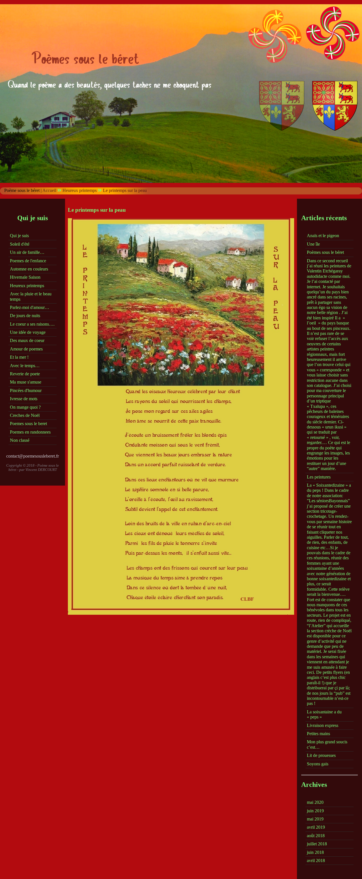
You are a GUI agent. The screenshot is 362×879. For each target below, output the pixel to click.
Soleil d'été (19, 244)
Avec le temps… (25, 365)
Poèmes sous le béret (325, 252)
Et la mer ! (19, 357)
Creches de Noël (25, 415)
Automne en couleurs (29, 269)
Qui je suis (19, 235)
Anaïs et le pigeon (323, 235)
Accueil (49, 190)
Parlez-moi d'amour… (29, 307)
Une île (313, 244)
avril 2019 (316, 827)
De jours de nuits (25, 315)
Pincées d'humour (26, 390)
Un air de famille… (27, 252)
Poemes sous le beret (28, 423)
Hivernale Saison (25, 277)
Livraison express (322, 725)
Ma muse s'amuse (25, 382)
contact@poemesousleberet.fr (32, 456)
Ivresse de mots (23, 398)
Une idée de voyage (28, 332)
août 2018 (316, 835)
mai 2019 (315, 819)
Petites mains (318, 733)
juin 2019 (315, 810)
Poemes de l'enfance (28, 260)
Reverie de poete (25, 373)
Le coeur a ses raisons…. (32, 324)
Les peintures (319, 477)
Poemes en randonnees (30, 432)
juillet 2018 (317, 843)
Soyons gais (317, 763)
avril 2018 (316, 860)
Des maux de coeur (27, 340)
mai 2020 (315, 802)
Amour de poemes (26, 349)
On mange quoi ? (25, 407)
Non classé (19, 440)
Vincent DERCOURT (41, 469)
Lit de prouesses (321, 755)
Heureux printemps (80, 190)
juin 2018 (315, 852)
